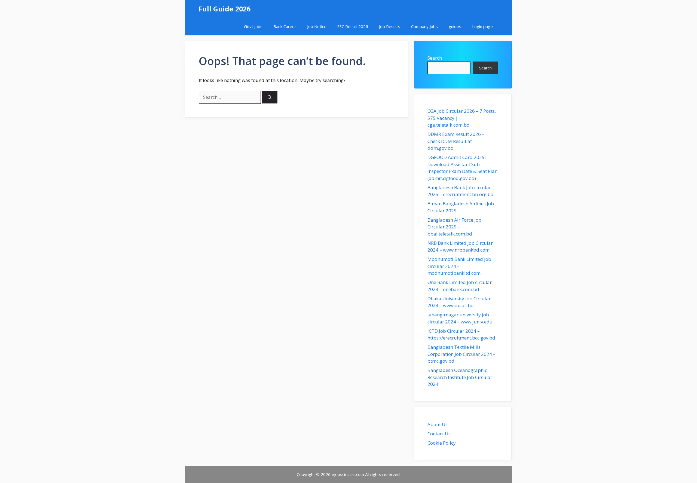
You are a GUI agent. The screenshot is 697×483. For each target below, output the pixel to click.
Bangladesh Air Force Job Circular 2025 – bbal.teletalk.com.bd (454, 227)
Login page (482, 26)
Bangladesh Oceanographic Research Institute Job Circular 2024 (459, 377)
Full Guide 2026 (224, 8)
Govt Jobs (253, 26)
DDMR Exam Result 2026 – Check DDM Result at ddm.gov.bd (455, 141)
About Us (437, 424)
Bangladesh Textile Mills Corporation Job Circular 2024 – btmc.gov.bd (461, 354)
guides (455, 26)
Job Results (389, 26)
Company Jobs (424, 26)
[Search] (269, 97)
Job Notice (316, 26)
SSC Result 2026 (352, 26)
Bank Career (284, 26)
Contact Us (439, 433)
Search (434, 58)
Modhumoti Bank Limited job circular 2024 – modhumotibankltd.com (459, 266)
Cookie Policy (441, 443)
